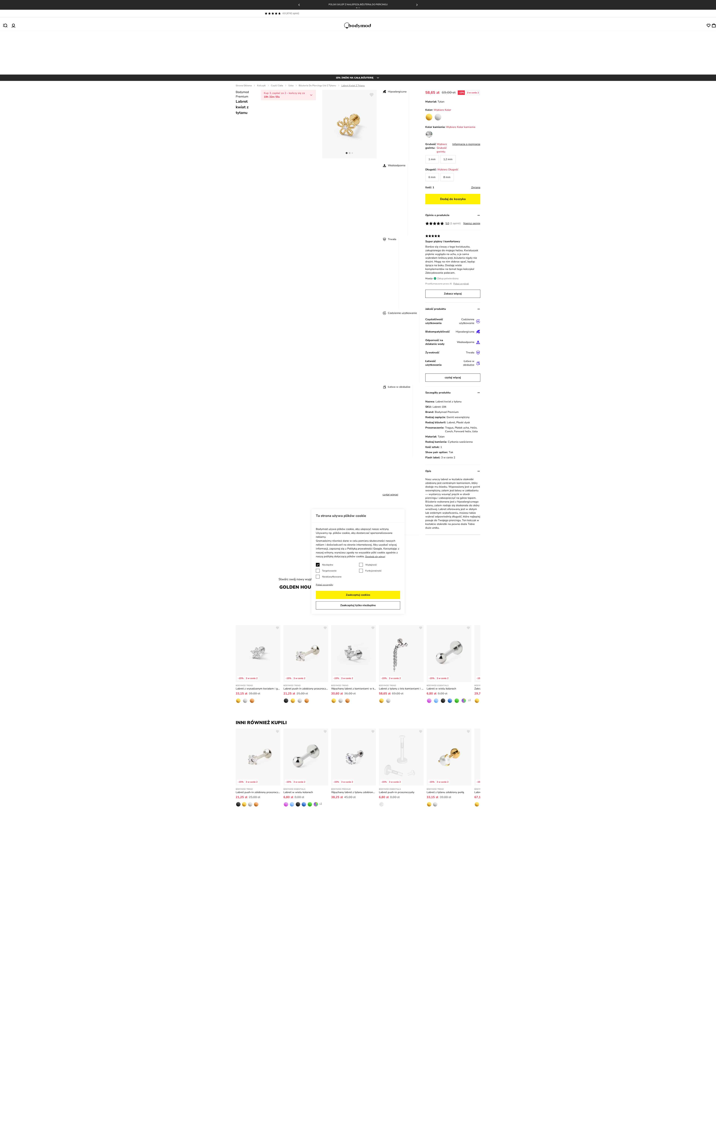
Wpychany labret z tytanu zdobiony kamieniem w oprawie (353, 792)
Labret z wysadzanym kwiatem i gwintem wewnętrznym (258, 688)
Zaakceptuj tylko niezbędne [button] (358, 605)
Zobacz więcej (453, 293)
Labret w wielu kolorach (441, 688)
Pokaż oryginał (461, 283)
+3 (469, 699)
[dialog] (358, 561)
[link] (429, 117)
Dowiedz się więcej (375, 556)
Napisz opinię (471, 223)
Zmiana (475, 187)
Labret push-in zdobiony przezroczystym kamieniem (305, 688)
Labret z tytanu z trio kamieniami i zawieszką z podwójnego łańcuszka (401, 688)
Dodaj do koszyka (453, 199)
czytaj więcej (390, 494)
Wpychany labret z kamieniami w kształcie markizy (353, 688)
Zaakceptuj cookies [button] (358, 595)
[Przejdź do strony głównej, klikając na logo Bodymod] (361, 25)
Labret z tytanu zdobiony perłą (445, 792)
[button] (356, 7)
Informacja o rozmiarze (466, 144)
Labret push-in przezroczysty (396, 792)
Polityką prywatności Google (364, 548)
